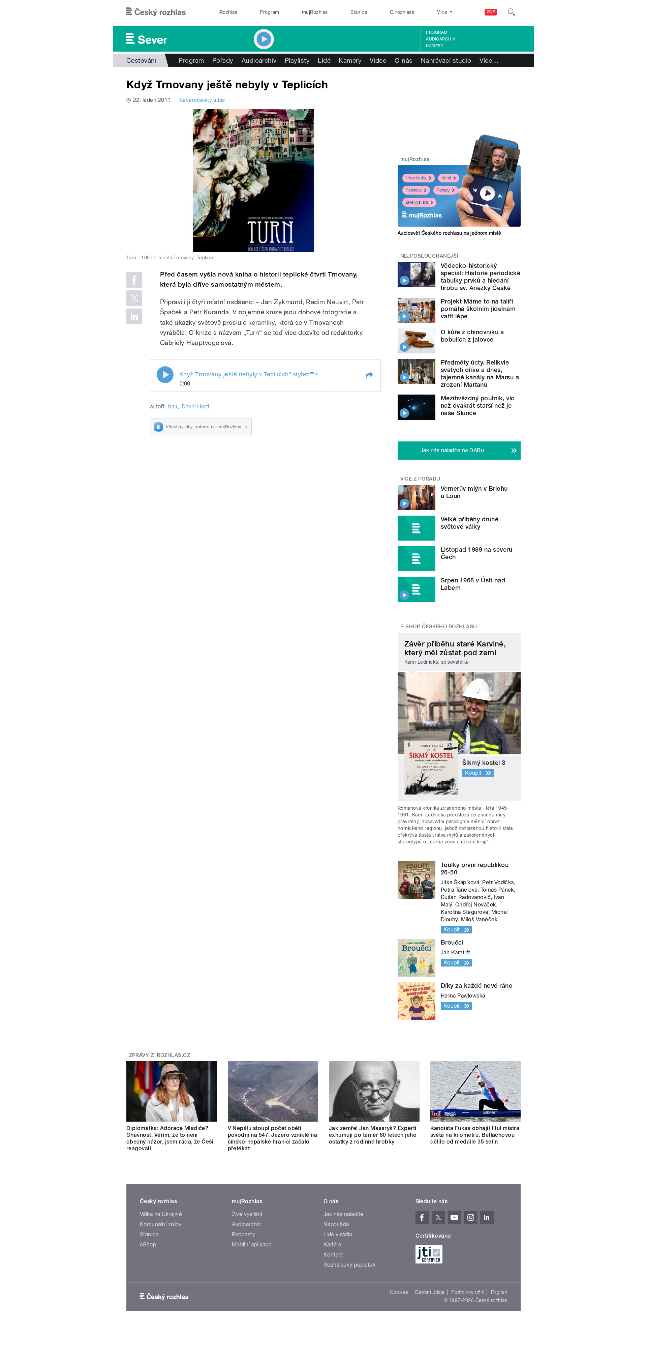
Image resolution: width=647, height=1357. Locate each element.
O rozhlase (402, 12)
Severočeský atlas (202, 100)
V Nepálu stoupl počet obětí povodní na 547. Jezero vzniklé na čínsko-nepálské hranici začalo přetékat (272, 1138)
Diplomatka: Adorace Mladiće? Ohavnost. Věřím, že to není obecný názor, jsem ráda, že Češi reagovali (169, 1138)
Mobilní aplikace (252, 1244)
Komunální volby (160, 1224)
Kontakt (333, 1254)
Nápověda (336, 1224)
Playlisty (297, 60)
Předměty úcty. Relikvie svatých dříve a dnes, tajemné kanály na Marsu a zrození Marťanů (480, 373)
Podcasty (243, 1234)
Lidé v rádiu (338, 1234)
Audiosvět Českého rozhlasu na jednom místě (449, 233)
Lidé (324, 60)
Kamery (434, 46)
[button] (369, 375)
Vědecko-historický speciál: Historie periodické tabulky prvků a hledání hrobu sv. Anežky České (480, 276)
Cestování (141, 60)
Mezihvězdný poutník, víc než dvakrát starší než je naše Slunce (478, 405)
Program (269, 12)
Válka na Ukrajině (161, 1214)
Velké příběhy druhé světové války (469, 523)
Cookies (399, 1292)
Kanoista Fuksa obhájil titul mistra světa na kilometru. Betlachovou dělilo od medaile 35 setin (475, 1135)
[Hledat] (511, 12)
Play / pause (165, 374)
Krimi (446, 178)
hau (172, 406)
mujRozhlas (315, 12)
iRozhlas (228, 12)
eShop (148, 1244)
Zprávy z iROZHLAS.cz (159, 1055)
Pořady (223, 60)
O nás (403, 60)
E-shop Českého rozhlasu (438, 627)
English (499, 1292)
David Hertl (195, 406)
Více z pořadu (420, 479)
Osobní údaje (430, 1292)
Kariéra (332, 1244)
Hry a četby (416, 178)
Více (489, 60)
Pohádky (414, 190)
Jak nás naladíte (344, 1214)
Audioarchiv (440, 39)
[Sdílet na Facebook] (134, 280)
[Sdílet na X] (134, 298)
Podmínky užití (467, 1292)
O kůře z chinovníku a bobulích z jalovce (472, 335)
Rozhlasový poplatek (349, 1265)
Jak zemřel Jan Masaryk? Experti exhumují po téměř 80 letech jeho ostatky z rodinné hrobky (373, 1135)
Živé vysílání (417, 202)
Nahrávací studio (446, 60)
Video (378, 60)
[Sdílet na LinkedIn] (134, 316)
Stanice (358, 12)
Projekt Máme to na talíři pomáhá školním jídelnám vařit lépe (478, 309)
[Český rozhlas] (156, 12)
